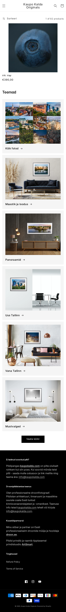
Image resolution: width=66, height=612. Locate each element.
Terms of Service (14, 568)
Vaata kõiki (33, 438)
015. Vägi (6, 75)
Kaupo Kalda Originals (29, 606)
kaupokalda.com (27, 507)
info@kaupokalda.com (32, 476)
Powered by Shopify (44, 606)
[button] (3, 5)
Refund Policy (13, 561)
